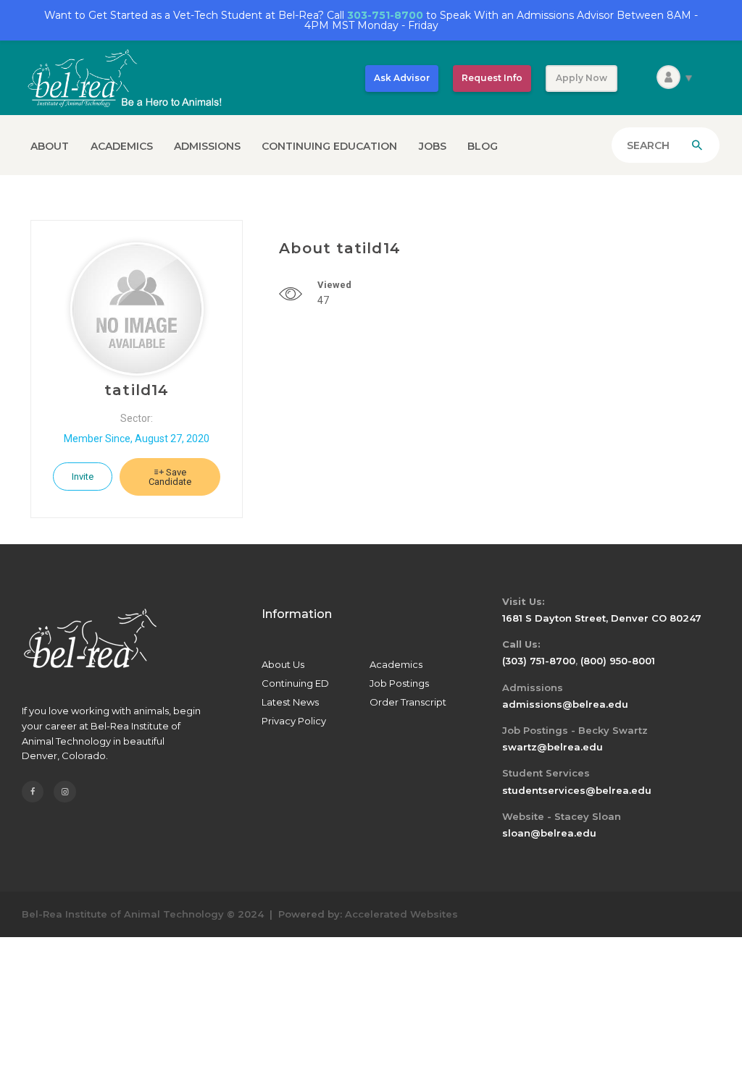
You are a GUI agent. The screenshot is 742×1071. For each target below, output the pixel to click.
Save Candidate (170, 477)
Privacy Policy (294, 721)
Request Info (492, 77)
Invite (82, 476)
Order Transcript (408, 702)
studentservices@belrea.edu (576, 790)
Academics (396, 664)
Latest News (290, 702)
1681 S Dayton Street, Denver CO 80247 (601, 618)
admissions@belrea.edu (565, 704)
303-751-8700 (385, 15)
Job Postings (399, 683)
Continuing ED (295, 683)
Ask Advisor (402, 77)
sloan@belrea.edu (549, 833)
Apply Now (581, 77)
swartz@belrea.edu (552, 747)
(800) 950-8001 (617, 660)
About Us (283, 664)
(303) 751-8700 (538, 660)
